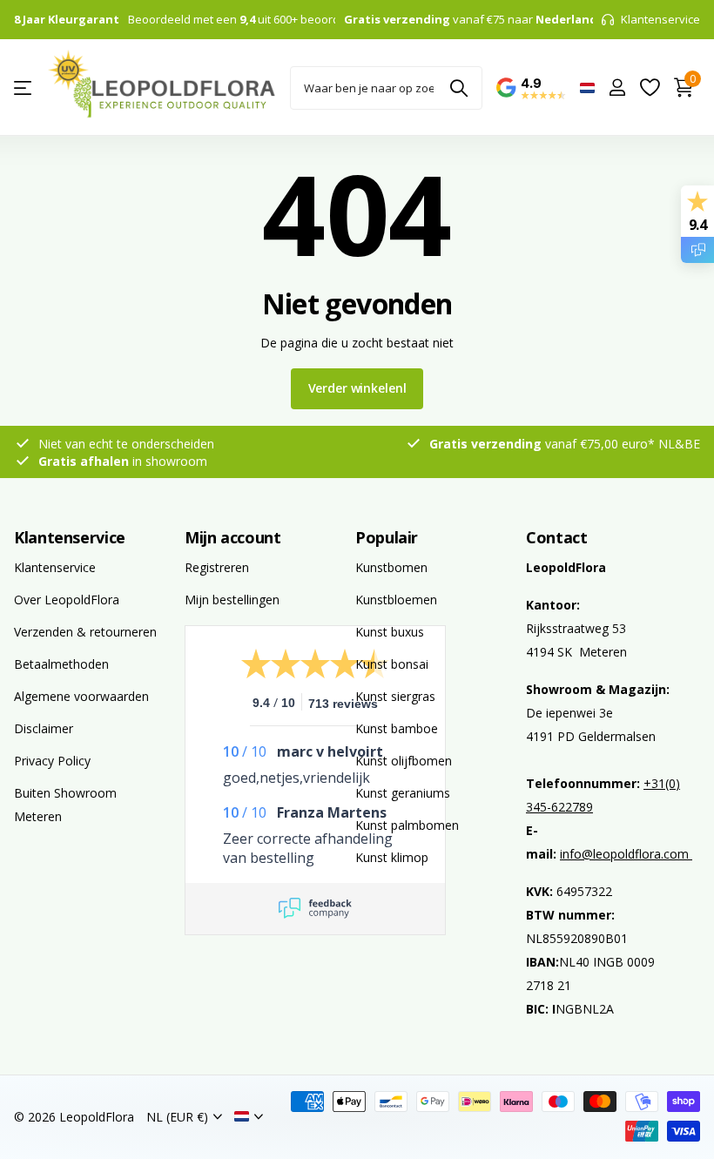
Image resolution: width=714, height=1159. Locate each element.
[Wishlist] (649, 87)
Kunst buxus (389, 631)
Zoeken (458, 88)
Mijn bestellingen (232, 599)
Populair (386, 537)
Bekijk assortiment (24, 87)
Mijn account (233, 537)
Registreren (217, 567)
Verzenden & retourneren (85, 631)
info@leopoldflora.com (626, 854)
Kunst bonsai (391, 664)
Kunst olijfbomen (403, 760)
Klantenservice (69, 537)
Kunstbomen (391, 567)
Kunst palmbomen (407, 825)
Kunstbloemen (396, 599)
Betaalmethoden (61, 664)
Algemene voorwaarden (81, 696)
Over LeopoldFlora (66, 599)
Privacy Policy (52, 760)
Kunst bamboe (396, 728)
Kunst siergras (395, 696)
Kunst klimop (391, 857)
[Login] (617, 87)
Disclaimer (43, 728)
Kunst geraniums (402, 793)
